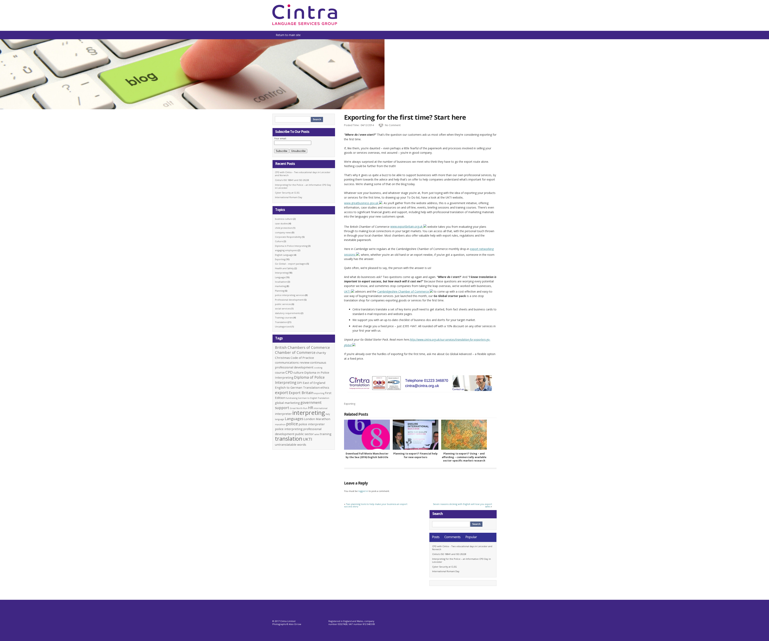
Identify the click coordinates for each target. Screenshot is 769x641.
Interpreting (281, 272)
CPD (289, 372)
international (320, 408)
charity (321, 353)
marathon (280, 424)
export (281, 392)
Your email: (280, 138)
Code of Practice (302, 358)
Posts (435, 537)
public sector (304, 434)
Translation (281, 322)
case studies (281, 223)
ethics (324, 387)
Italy (328, 414)
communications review (292, 362)
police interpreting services (290, 295)
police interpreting (289, 429)
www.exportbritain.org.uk (406, 226)
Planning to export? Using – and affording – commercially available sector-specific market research (464, 457)
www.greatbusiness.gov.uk (361, 203)
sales (316, 434)
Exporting (349, 403)
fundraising (291, 398)
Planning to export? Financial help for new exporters (415, 455)
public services (283, 304)
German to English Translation (313, 398)
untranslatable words (290, 444)
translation (288, 438)
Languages (294, 418)
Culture (279, 241)
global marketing (287, 403)
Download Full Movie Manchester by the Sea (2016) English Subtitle (367, 455)
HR (310, 407)
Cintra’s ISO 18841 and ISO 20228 (292, 180)
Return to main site (288, 35)
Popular (471, 537)
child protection (283, 227)
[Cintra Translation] (304, 24)
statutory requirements (287, 313)
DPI (299, 383)
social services (282, 308)
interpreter (283, 414)
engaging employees (286, 250)
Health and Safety (284, 268)
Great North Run (298, 408)
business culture (284, 218)
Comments (452, 537)
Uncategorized (283, 326)
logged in (363, 491)
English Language (284, 254)
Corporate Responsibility (288, 236)
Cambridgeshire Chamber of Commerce (403, 291)
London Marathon (317, 419)
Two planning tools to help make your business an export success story (375, 505)
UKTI (347, 291)
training (325, 434)
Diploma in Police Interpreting (291, 245)
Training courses (284, 317)
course (280, 372)
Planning (279, 290)
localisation (281, 281)
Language (280, 277)
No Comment (393, 125)
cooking (318, 367)
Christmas (282, 358)
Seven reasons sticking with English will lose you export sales (462, 505)
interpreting (308, 413)
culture (298, 372)
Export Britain (301, 392)
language (279, 419)
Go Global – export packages (290, 263)
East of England (314, 383)
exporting (319, 393)
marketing (280, 286)
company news (283, 232)
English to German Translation (297, 387)
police (292, 423)
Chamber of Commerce (295, 352)
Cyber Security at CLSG (287, 192)
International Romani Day (288, 197)
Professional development (289, 299)
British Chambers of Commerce (302, 347)
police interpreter (312, 424)
